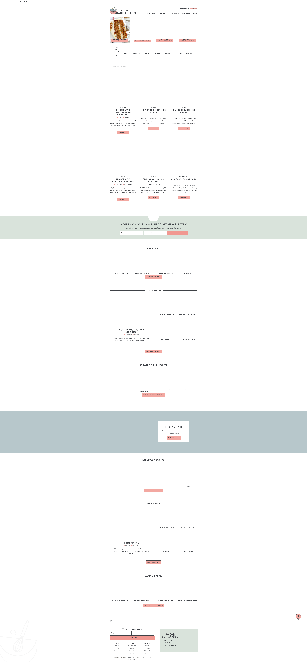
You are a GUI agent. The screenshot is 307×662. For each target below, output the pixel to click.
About (8, 2)
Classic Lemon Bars (184, 179)
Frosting (123, 107)
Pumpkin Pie (131, 542)
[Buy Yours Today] (187, 639)
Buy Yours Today (169, 645)
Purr (133, 659)
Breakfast (153, 107)
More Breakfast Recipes (153, 490)
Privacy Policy (132, 657)
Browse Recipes (158, 13)
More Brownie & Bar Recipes (153, 395)
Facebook (147, 645)
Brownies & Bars (184, 176)
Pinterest (147, 650)
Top (298, 616)
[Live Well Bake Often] (123, 10)
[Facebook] (20, 2)
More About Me (173, 438)
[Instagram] (19, 2)
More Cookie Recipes (153, 351)
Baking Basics (173, 13)
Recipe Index (132, 645)
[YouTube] (27, 2)
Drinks (123, 176)
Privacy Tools (142, 657)
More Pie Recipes (153, 562)
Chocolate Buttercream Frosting (123, 112)
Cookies (131, 650)
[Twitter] (24, 2)
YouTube (146, 653)
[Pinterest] (22, 2)
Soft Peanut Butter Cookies (131, 331)
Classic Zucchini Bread (184, 111)
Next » (164, 206)
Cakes (132, 653)
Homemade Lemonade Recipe (123, 180)
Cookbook (186, 13)
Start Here (194, 8)
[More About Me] (143, 431)
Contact (13, 2)
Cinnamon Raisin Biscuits (153, 180)
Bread (184, 107)
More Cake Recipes (153, 277)
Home (2, 2)
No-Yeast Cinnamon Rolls (153, 111)
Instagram (147, 648)
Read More (121, 133)
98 (159, 206)
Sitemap (150, 657)
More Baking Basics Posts (153, 605)
